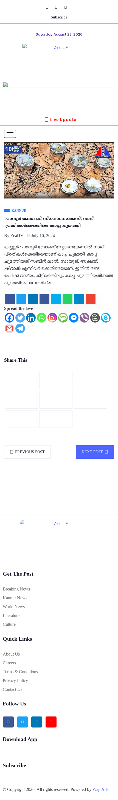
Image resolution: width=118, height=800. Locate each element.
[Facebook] (50, 7)
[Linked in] (36, 721)
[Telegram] (20, 328)
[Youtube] (68, 7)
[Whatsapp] (41, 318)
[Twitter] (20, 318)
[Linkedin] (31, 318)
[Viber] (84, 318)
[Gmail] (9, 328)
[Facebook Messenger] (73, 318)
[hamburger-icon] (10, 134)
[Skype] (106, 318)
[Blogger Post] (95, 318)
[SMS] (63, 318)
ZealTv (16, 235)
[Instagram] (59, 7)
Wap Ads (100, 789)
